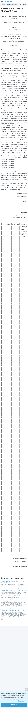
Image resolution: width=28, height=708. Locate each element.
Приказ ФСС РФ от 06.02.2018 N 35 (10, 596)
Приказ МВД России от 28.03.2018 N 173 (12, 610)
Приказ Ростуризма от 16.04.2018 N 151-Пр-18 (14, 590)
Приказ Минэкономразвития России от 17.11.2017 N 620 (12, 582)
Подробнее (21, 701)
